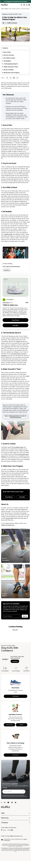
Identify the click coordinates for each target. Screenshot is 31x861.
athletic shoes (19, 447)
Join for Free (9, 724)
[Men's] (27, 595)
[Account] (26, 5)
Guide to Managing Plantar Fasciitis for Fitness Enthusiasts (15, 416)
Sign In (21, 724)
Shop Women (15, 320)
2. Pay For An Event (8, 55)
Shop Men (15, 325)
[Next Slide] (0, 1)
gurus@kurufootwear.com (15, 836)
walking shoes (8, 234)
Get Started (15, 755)
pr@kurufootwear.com (7, 525)
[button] (21, 5)
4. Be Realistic (6, 61)
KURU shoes (9, 518)
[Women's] (27, 559)
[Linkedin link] (14, 78)
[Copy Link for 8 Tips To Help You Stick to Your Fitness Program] (17, 78)
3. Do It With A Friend (8, 58)
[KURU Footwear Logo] (4, 4)
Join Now (14, 661)
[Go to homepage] (5, 807)
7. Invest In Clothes (8, 69)
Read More (7, 270)
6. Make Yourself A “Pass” (10, 67)
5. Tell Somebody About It (10, 64)
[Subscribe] (23, 792)
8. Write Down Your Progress (11, 72)
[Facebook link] (7, 78)
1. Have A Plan (6, 52)
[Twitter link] (10, 78)
